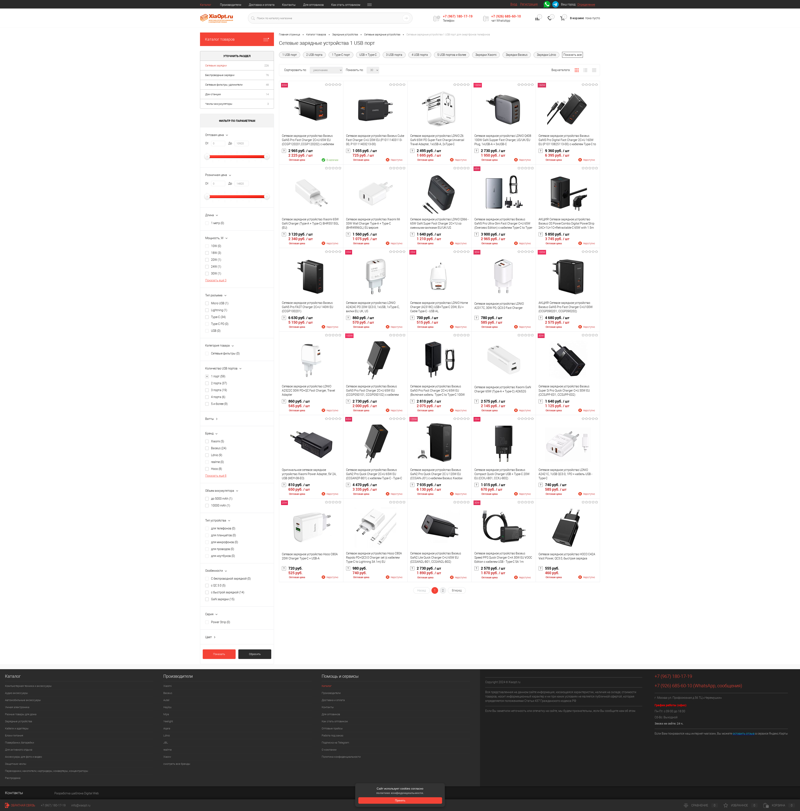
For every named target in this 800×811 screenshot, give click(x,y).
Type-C (218, 317)
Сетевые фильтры (225, 353)
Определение (586, 4)
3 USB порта (394, 54)
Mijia (166, 714)
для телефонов (223, 528)
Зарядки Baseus (517, 54)
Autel (166, 700)
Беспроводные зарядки (219, 75)
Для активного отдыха (18, 749)
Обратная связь (22, 805)
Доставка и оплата (262, 4)
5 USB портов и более (451, 54)
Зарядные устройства (18, 721)
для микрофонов (224, 542)
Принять (400, 800)
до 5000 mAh (221, 498)
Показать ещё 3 (215, 280)
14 (267, 94)
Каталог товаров (220, 39)
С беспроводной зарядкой (231, 578)
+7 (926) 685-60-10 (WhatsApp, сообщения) (698, 685)
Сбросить (255, 654)
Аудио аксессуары (16, 693)
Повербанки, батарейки (19, 742)
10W (216, 246)
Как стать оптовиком (345, 4)
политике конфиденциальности (399, 793)
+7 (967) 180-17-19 (457, 16)
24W (216, 266)
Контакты (289, 4)
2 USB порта (314, 54)
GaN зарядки (223, 599)
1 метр (217, 223)
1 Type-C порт (341, 54)
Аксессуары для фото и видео (23, 756)
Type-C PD (220, 324)
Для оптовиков (313, 4)
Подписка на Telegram (335, 742)
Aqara (166, 728)
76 (267, 75)
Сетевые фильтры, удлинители (223, 84)
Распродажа (12, 778)
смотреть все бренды (176, 763)
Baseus (218, 448)
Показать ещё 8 (215, 475)
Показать (219, 654)
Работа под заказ (332, 735)
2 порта (219, 383)
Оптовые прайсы (332, 728)
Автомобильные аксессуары (23, 700)
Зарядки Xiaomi (485, 54)
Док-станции (213, 94)
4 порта (218, 397)
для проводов (222, 549)
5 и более (219, 404)
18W (216, 253)
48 (267, 84)
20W (216, 259)
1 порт (218, 376)
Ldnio (216, 455)
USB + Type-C (368, 54)
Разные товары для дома (20, 714)
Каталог (205, 4)
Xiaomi (217, 441)
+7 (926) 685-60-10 (506, 16)
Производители (230, 4)
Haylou (167, 707)
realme (217, 462)
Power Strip (220, 622)
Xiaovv (167, 756)
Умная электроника (17, 707)
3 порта (219, 390)
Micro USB (220, 303)
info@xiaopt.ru (80, 805)
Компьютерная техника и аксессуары (28, 685)
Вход (513, 4)
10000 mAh (220, 505)
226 (266, 65)
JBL (165, 742)
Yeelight (168, 721)
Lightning (219, 310)
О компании (329, 749)
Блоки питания (14, 735)
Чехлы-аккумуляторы (218, 103)
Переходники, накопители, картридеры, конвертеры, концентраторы (46, 770)
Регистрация (529, 4)
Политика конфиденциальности (341, 756)
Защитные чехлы (15, 763)
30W (216, 273)
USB (216, 330)
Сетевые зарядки (216, 65)
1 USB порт (289, 54)
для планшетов (223, 535)
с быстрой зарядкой (227, 592)
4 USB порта (420, 54)
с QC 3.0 (218, 585)
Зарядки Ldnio (546, 54)
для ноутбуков (223, 556)
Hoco (216, 468)
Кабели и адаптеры (17, 728)
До (230, 143)
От (207, 143)
